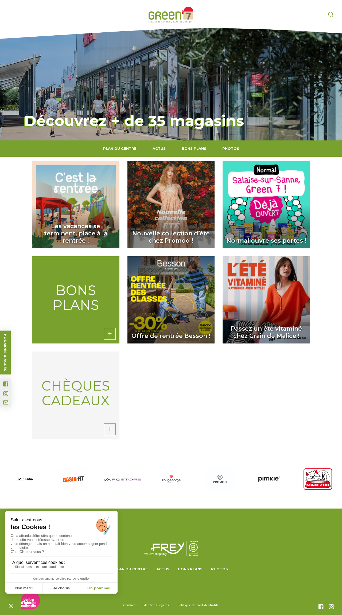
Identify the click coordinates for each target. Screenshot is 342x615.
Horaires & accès (5, 352)
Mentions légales (156, 605)
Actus (159, 148)
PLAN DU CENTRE (120, 148)
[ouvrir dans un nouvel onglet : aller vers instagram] (5, 393)
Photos (230, 148)
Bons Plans (194, 148)
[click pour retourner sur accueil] (24, 479)
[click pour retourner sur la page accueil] (171, 15)
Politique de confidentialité (198, 605)
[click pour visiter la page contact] (5, 402)
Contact (129, 605)
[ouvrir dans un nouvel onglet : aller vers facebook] (5, 384)
